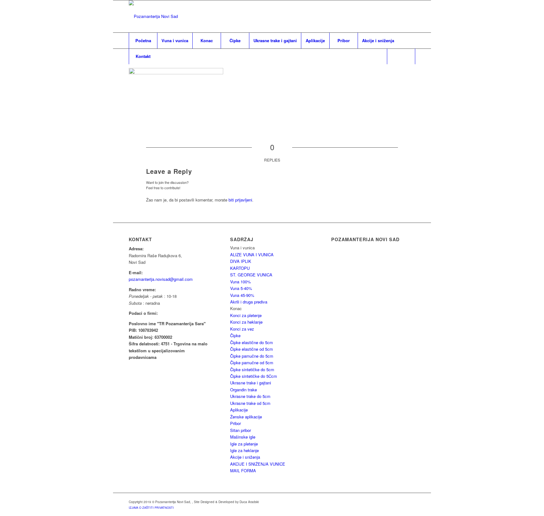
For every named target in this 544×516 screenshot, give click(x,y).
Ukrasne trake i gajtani (250, 383)
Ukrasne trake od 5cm (250, 403)
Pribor (235, 423)
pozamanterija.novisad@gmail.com (161, 279)
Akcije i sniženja (245, 457)
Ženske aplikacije (246, 417)
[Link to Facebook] (410, 16)
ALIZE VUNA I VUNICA (252, 255)
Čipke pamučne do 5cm (251, 356)
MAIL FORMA (243, 470)
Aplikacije (239, 410)
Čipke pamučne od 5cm (251, 363)
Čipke (235, 335)
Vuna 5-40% (241, 288)
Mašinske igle (242, 437)
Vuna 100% (240, 282)
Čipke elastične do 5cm (251, 342)
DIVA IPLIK (240, 261)
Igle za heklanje (244, 450)
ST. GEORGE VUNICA (251, 275)
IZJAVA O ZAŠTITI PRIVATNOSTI (151, 508)
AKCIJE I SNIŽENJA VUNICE (257, 464)
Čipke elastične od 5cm (251, 349)
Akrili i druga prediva (248, 302)
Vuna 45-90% (242, 295)
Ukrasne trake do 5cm (250, 396)
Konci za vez (242, 329)
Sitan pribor (240, 430)
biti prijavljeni (240, 200)
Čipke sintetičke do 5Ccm (253, 376)
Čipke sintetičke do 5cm (252, 369)
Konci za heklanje (246, 322)
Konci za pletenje (246, 315)
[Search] (401, 56)
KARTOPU (240, 268)
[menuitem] (143, 40)
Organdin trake (243, 390)
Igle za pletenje (244, 444)
